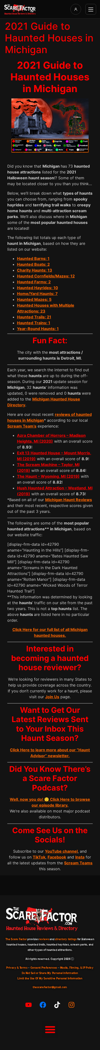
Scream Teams (78, 862)
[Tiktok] (57, 1005)
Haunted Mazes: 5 (34, 299)
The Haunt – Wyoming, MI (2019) (48, 476)
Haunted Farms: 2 (34, 281)
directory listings (66, 939)
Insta (79, 857)
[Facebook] (43, 1005)
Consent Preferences (44, 967)
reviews (44, 939)
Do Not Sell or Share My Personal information (50, 973)
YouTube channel (61, 851)
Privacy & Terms (16, 967)
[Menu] (90, 9)
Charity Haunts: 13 (34, 270)
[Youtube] (28, 1005)
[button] (50, 1029)
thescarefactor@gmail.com (50, 987)
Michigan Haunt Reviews (68, 499)
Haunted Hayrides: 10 (37, 287)
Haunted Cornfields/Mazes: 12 (46, 276)
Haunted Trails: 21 (34, 317)
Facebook (57, 857)
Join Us (52, 696)
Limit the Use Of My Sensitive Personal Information (50, 978)
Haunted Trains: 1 (33, 322)
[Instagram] (71, 1005)
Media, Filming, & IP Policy (77, 967)
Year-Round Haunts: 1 (38, 328)
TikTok (39, 857)
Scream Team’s (21, 426)
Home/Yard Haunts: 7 (37, 293)
